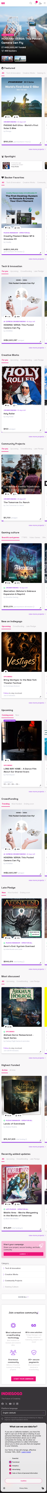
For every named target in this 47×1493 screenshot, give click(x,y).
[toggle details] (41, 144)
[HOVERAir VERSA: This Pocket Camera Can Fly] (21, 297)
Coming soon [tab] (7, 715)
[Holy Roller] (21, 386)
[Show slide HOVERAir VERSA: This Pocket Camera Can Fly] (7, 59)
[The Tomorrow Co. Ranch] (21, 474)
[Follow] (6, 672)
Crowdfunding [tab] (26, 271)
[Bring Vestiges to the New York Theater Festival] (21, 652)
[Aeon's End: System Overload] (21, 918)
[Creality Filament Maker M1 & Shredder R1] (21, 208)
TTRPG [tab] (24, 537)
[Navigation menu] (44, 3)
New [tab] (17, 715)
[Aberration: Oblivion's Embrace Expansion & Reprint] (21, 563)
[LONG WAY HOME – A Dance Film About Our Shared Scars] (21, 741)
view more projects (36, 149)
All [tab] (3, 73)
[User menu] (40, 3)
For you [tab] (5, 271)
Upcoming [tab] (14, 271)
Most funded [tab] (17, 804)
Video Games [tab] (34, 537)
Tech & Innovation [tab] (13, 73)
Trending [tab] (6, 804)
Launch (23, 1254)
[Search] (30, 3)
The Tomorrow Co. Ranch (17, 502)
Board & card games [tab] (10, 537)
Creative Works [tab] (29, 73)
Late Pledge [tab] (39, 271)
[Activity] (35, 3)
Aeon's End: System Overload (19, 946)
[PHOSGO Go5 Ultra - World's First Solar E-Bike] (21, 97)
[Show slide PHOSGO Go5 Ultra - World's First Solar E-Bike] (20, 59)
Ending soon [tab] (29, 804)
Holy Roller (9, 413)
